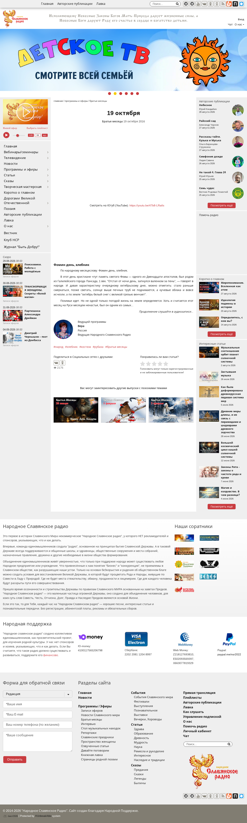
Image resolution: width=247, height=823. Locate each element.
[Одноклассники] (62, 363)
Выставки (141, 714)
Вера (81, 326)
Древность (141, 738)
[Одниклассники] (210, 4)
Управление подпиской (202, 716)
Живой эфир (10, 128)
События (138, 692)
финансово (50, 655)
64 (38, 135)
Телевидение (15, 158)
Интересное (142, 755)
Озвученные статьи (95, 746)
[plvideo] (235, 4)
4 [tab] (126, 93)
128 (31, 135)
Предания (141, 769)
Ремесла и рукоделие (149, 751)
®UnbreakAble (43, 816)
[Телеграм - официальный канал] (186, 4)
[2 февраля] (171, 409)
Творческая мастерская (23, 187)
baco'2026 (13, 816)
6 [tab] (137, 93)
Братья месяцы (112, 121)
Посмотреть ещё (222, 205)
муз (44, 135)
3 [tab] (120, 93)
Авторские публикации (74, 3)
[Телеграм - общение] (192, 4)
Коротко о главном (19, 192)
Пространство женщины (98, 741)
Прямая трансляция (199, 692)
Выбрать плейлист (37, 128)
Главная (47, 3)
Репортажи (88, 732)
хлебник (72, 346)
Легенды (140, 778)
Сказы (9, 181)
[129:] (123, 60)
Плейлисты (192, 697)
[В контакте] (204, 4)
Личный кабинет (197, 731)
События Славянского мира (153, 697)
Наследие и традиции (149, 760)
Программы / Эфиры (95, 706)
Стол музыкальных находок (101, 728)
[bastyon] (241, 4)
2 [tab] (115, 93)
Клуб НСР (11, 240)
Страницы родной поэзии (99, 759)
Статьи (9, 175)
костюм (86, 346)
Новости (11, 164)
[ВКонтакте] (56, 363)
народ (59, 346)
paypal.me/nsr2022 (229, 654)
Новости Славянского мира (100, 715)
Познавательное (145, 710)
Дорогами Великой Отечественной (19, 201)
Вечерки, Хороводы (148, 719)
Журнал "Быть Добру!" (22, 247)
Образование (143, 733)
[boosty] (229, 4)
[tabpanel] (123, 60)
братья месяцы (117, 346)
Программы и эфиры (21, 169)
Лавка (100, 3)
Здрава (139, 729)
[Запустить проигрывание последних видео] (25, 111)
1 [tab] (109, 93)
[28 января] (76, 409)
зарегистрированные (181, 368)
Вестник (10, 233)
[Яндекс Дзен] (216, 4)
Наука (138, 746)
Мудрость (141, 742)
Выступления (143, 706)
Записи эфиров (92, 710)
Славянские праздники (97, 737)
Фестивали (141, 701)
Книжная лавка (92, 755)
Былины (140, 783)
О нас (8, 226)
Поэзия (9, 209)
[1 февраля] (123, 409)
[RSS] (223, 4)
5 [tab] (131, 93)
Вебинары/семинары (21, 152)
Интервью (88, 723)
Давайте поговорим (95, 750)
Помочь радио (208, 215)
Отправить (14, 759)
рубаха (98, 346)
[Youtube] (198, 4)
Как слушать (193, 712)
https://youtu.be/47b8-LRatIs (146, 205)
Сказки (139, 774)
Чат (230, 24)
